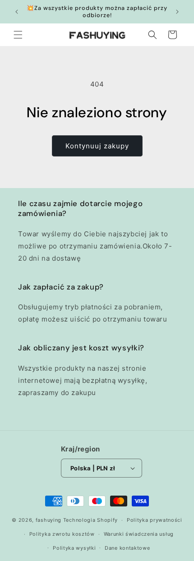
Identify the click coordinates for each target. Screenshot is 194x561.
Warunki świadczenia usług (139, 534)
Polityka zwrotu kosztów (62, 534)
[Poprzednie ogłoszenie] (17, 12)
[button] (18, 35)
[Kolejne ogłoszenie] (177, 12)
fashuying (48, 520)
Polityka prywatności (154, 520)
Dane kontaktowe (127, 548)
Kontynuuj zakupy (97, 146)
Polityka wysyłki (74, 548)
